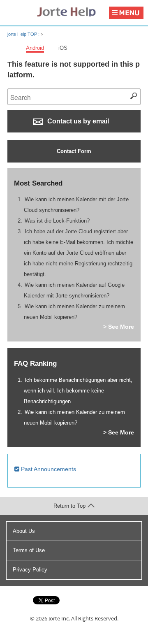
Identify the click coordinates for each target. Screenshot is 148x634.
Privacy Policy (30, 570)
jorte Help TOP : (24, 34)
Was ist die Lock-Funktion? (57, 221)
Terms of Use (29, 550)
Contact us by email (77, 121)
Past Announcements (47, 469)
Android (35, 48)
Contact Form (74, 151)
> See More (118, 326)
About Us (24, 531)
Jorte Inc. (59, 618)
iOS (62, 48)
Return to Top (69, 506)
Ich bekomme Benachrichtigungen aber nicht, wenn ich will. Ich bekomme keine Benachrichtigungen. (78, 390)
